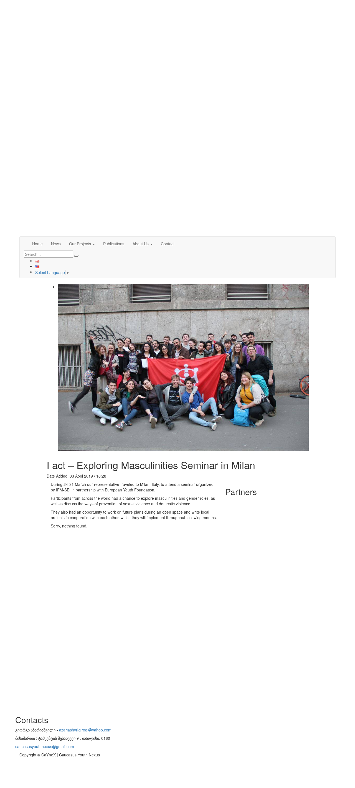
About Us (141, 243)
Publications (113, 243)
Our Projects (80, 243)
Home (37, 243)
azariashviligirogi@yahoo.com (85, 730)
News (56, 243)
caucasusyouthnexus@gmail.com (44, 746)
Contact (167, 243)
